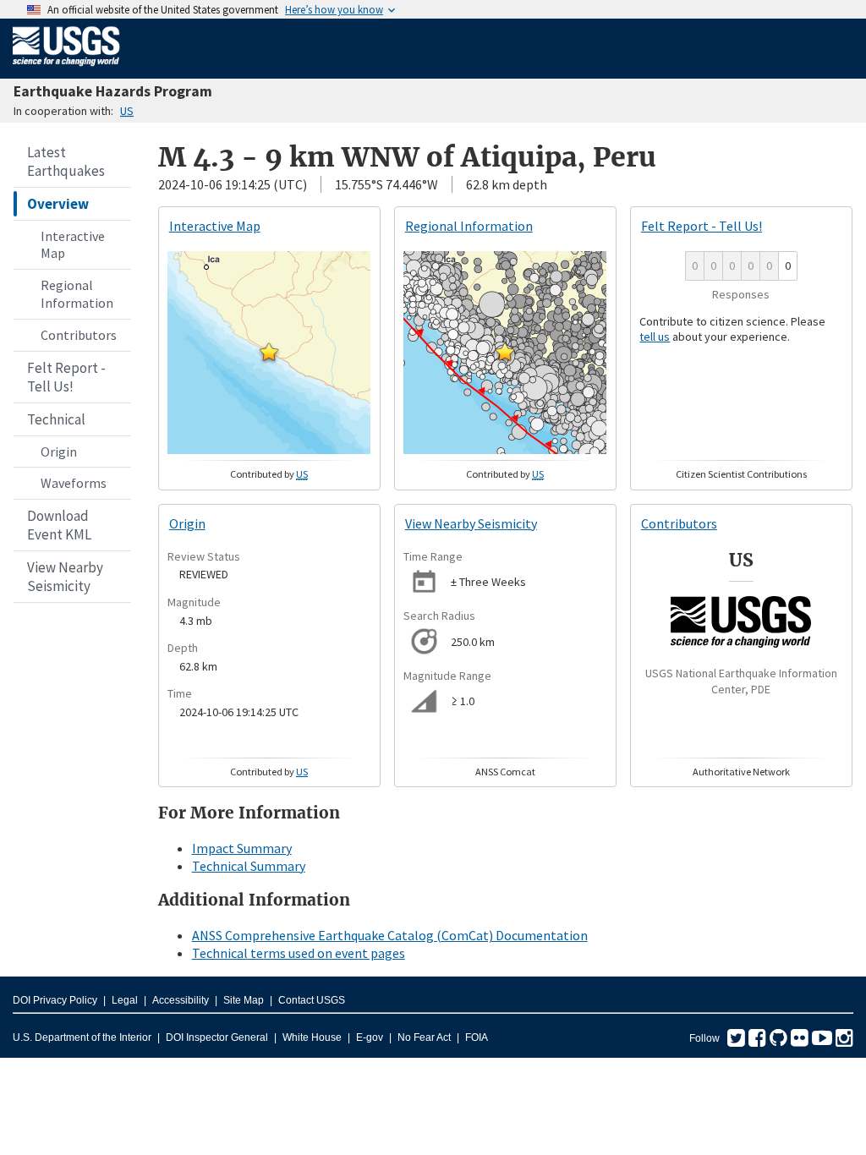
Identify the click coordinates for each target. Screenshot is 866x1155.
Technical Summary (248, 865)
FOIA (476, 1037)
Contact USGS (311, 1000)
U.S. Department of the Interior (82, 1037)
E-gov (369, 1037)
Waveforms (74, 482)
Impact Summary (242, 848)
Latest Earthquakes (66, 161)
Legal (125, 1000)
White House (312, 1037)
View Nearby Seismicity (65, 576)
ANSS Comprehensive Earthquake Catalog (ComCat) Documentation (390, 935)
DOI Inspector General (217, 1037)
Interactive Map (73, 244)
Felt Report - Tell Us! (66, 377)
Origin (59, 451)
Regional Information (77, 293)
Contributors (79, 334)
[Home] (66, 69)
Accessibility (180, 1000)
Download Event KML (59, 525)
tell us (654, 336)
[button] (269, 352)
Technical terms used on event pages (298, 952)
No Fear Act (424, 1037)
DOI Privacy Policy (55, 1000)
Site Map (243, 1000)
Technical (56, 419)
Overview (58, 203)
